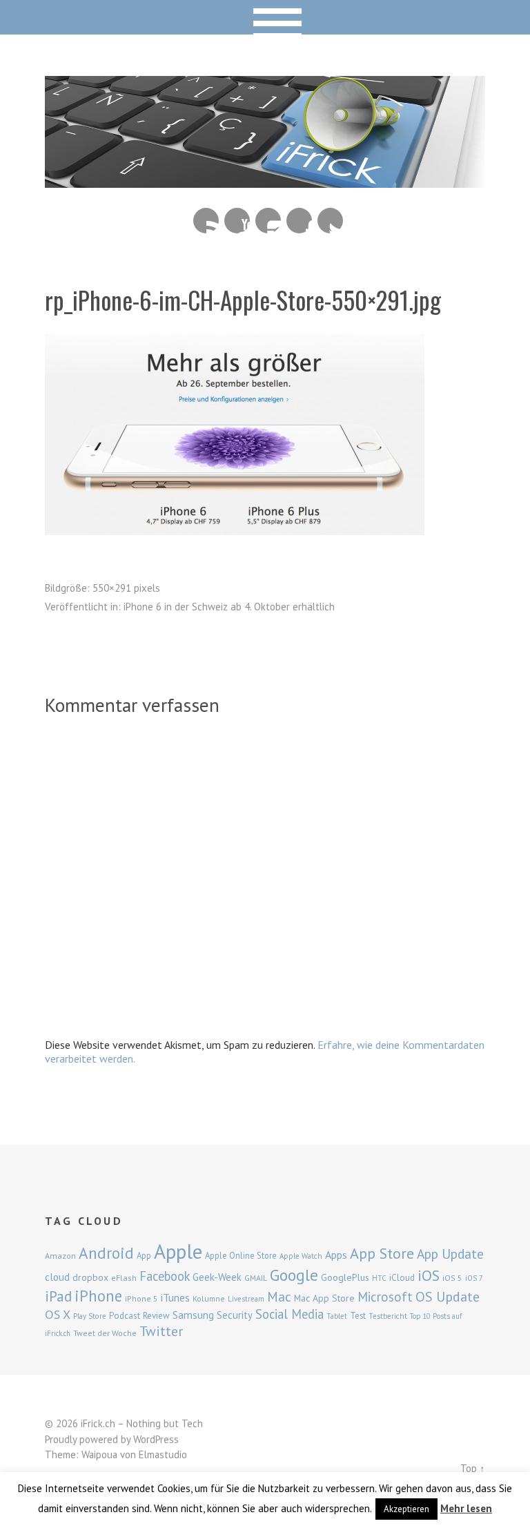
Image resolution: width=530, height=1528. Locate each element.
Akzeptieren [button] (406, 1509)
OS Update (447, 1297)
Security (235, 1315)
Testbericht (388, 1316)
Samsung (193, 1315)
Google (294, 1275)
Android (106, 1252)
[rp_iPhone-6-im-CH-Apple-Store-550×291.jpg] (234, 531)
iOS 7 (474, 1278)
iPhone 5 (141, 1298)
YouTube (237, 220)
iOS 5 (452, 1278)
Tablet (336, 1316)
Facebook (299, 220)
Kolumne (209, 1298)
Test (358, 1315)
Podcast (124, 1315)
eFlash (124, 1278)
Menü (265, 17)
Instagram (268, 220)
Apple (178, 1251)
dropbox (90, 1277)
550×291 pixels (126, 587)
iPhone (98, 1296)
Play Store (89, 1316)
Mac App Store (324, 1298)
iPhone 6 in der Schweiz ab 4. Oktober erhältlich (229, 606)
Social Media (289, 1314)
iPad (58, 1296)
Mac (279, 1296)
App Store (382, 1253)
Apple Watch (300, 1256)
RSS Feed (206, 220)
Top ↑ (472, 1468)
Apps (336, 1254)
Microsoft (385, 1296)
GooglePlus (345, 1277)
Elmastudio (163, 1454)
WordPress (156, 1439)
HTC (379, 1278)
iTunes (175, 1297)
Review (156, 1316)
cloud (57, 1277)
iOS (429, 1275)
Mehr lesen (466, 1508)
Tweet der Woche (105, 1333)
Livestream (246, 1299)
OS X (57, 1314)
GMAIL (255, 1278)
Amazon (60, 1255)
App (144, 1255)
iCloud (402, 1277)
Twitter (330, 220)
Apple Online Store (241, 1255)
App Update (450, 1253)
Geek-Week (217, 1277)
